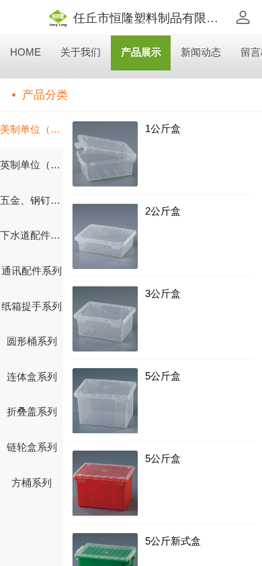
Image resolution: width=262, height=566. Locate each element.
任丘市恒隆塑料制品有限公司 (151, 18)
